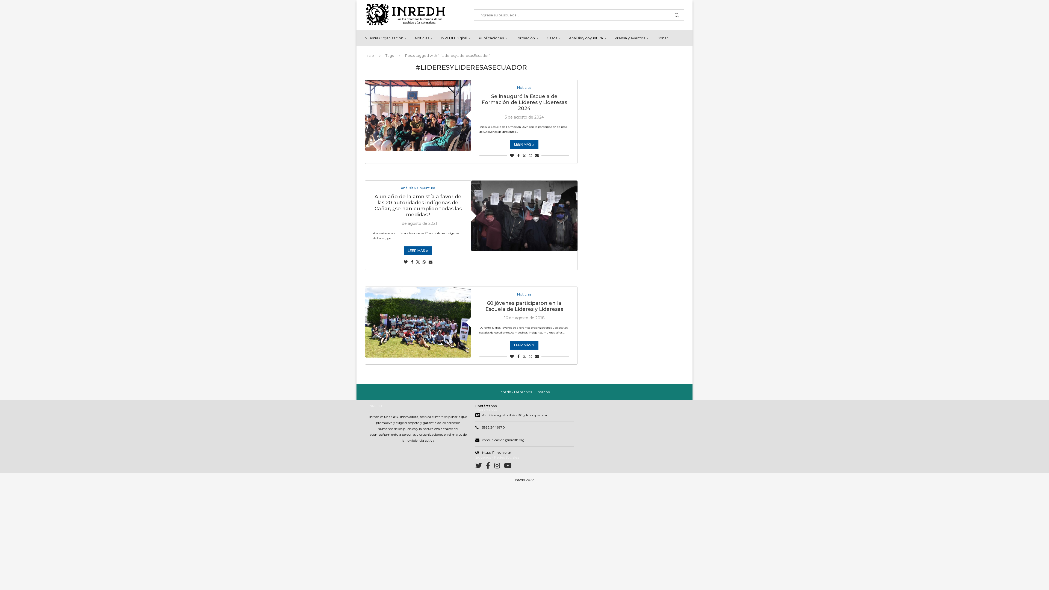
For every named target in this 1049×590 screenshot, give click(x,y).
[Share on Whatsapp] (530, 155)
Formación (525, 38)
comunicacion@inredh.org (503, 440)
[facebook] (490, 467)
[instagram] (499, 467)
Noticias (422, 38)
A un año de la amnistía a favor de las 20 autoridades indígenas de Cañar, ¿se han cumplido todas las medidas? (418, 206)
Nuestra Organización (384, 38)
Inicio (369, 55)
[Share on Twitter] (524, 155)
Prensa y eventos (630, 38)
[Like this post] (512, 155)
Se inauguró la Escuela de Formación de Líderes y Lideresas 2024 (524, 102)
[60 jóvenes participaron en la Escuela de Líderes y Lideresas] (418, 322)
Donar (662, 38)
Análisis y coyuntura (586, 38)
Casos (552, 38)
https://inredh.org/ (496, 452)
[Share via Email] (537, 155)
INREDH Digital (454, 38)
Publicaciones (491, 38)
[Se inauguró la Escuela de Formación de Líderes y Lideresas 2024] (418, 115)
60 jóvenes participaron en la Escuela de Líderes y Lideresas (524, 306)
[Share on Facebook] (518, 155)
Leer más (522, 144)
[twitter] (480, 467)
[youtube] (507, 467)
